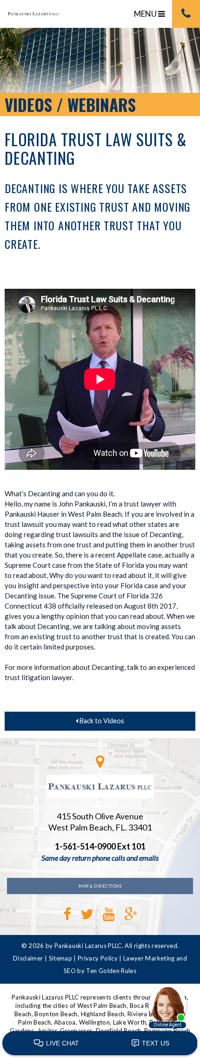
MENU (146, 14)
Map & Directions (100, 886)
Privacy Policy (98, 958)
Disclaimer (28, 958)
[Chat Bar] (100, 1043)
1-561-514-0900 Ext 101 (100, 846)
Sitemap (60, 958)
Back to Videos (101, 721)
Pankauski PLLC (42, 17)
